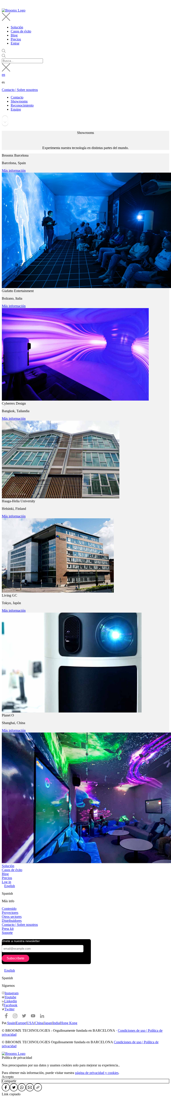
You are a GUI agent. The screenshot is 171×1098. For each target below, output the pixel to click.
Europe (21, 1023)
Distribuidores (12, 920)
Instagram (11, 993)
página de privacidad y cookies (96, 1073)
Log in (6, 882)
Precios (16, 39)
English (9, 886)
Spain (11, 1023)
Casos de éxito (21, 31)
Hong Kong (68, 1023)
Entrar (15, 43)
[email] (30, 1087)
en (3, 75)
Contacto (17, 97)
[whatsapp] (22, 1087)
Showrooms (19, 101)
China (39, 1023)
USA (30, 1023)
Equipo (16, 109)
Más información (14, 170)
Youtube (10, 997)
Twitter (9, 1009)
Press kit (8, 928)
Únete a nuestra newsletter (21, 941)
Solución (17, 27)
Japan (48, 1023)
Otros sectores (12, 916)
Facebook (10, 1005)
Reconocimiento (22, 105)
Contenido (9, 908)
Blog (14, 35)
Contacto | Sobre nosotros (20, 90)
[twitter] (14, 1087)
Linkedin (10, 1001)
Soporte (7, 933)
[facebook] (6, 1087)
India (56, 1023)
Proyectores (10, 912)
